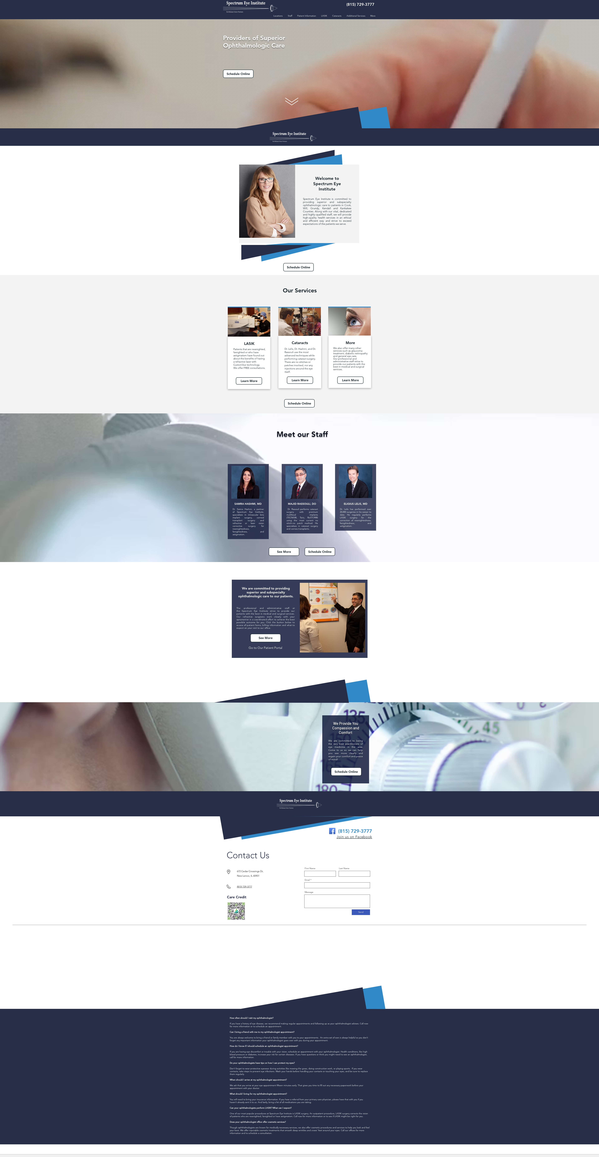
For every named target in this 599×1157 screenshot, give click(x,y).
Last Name (344, 868)
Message (309, 892)
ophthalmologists (247, 1107)
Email (307, 880)
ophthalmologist (265, 1093)
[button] (290, 16)
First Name (310, 868)
